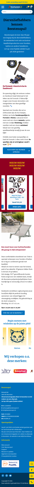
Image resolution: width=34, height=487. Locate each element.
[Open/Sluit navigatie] (2, 7)
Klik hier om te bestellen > (13, 313)
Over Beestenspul (7, 447)
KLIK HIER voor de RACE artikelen (16, 151)
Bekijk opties (22, 207)
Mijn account (5, 445)
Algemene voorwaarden (9, 454)
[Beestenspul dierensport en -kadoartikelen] (15, 7)
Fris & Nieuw (24, 483)
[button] (31, 7)
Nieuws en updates (7, 452)
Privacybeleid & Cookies (9, 456)
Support (4, 449)
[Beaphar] (19, 371)
